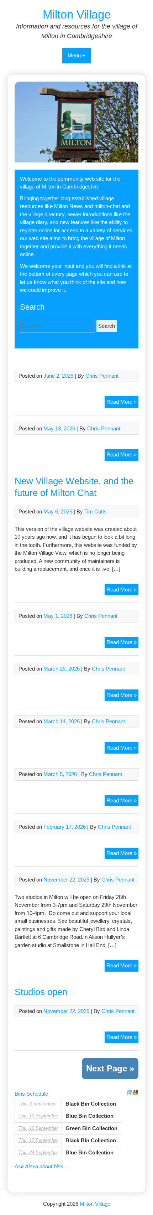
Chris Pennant (101, 376)
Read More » (121, 402)
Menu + (76, 55)
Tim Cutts (95, 511)
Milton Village (77, 14)
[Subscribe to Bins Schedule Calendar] (130, 1093)
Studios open (41, 992)
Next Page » (110, 1068)
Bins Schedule (31, 1094)
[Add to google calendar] (135, 1093)
